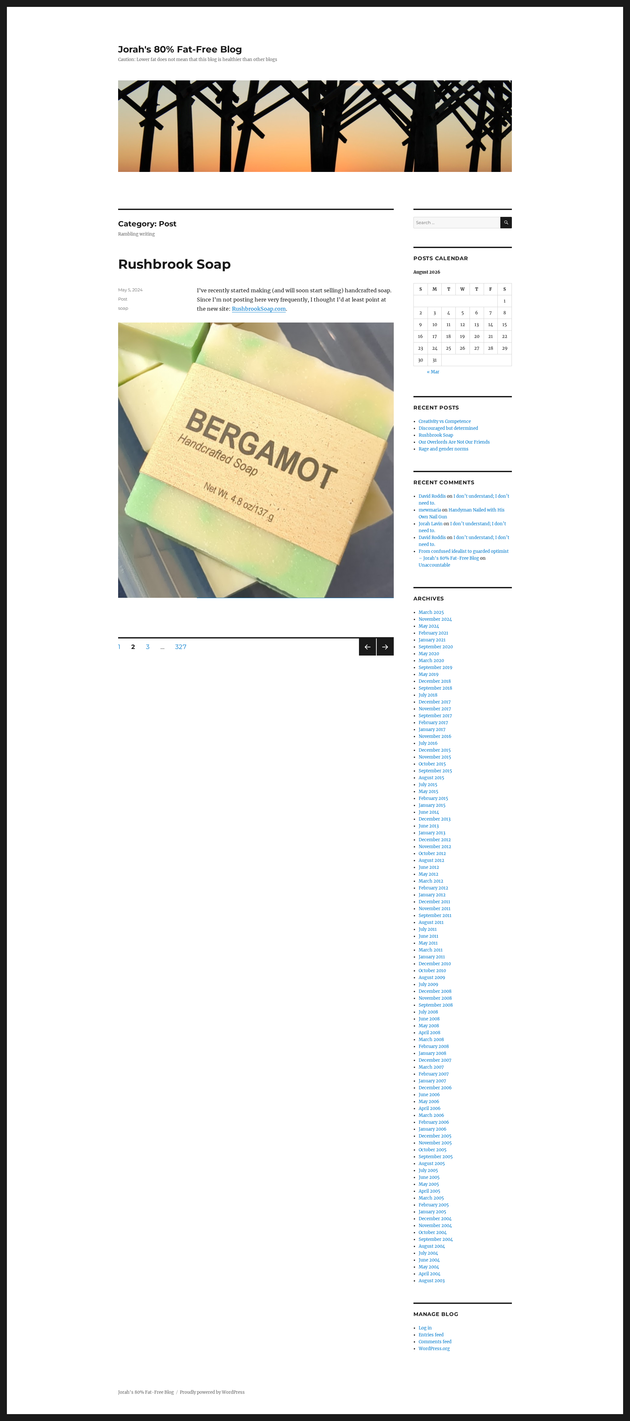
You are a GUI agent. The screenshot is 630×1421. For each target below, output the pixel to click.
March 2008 (431, 1039)
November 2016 (435, 736)
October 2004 (433, 1232)
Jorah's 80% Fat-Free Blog (180, 49)
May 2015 (428, 791)
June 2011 (428, 936)
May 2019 (429, 674)
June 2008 (429, 1019)
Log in (425, 1328)
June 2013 (429, 826)
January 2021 (432, 640)
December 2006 (435, 1088)
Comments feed (435, 1342)
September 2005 (436, 1157)
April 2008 (429, 1032)
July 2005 (428, 1170)
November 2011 (435, 908)
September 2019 (435, 667)
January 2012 (432, 895)
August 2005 (432, 1163)
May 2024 (429, 626)
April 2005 (429, 1191)
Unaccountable (434, 565)
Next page (385, 655)
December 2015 (435, 750)
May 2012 (428, 874)
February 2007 (434, 1074)
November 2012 (435, 846)
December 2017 (435, 702)
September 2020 (436, 647)
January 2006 (433, 1129)
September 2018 (435, 688)
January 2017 (432, 729)
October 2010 (432, 970)
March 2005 (431, 1198)
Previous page (367, 655)
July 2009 (428, 984)
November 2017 (435, 709)
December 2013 (435, 819)
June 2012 (429, 867)
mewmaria (430, 510)
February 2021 (433, 633)
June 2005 (429, 1177)
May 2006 (429, 1101)
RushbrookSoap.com (259, 308)
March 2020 (431, 660)
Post (122, 299)
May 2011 (428, 943)
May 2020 (429, 654)
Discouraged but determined (448, 428)
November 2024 (435, 619)
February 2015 (433, 798)
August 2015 (431, 778)
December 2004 (435, 1219)
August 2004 (432, 1246)
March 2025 (431, 612)
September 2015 (435, 771)
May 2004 (429, 1267)
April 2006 (430, 1108)
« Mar (433, 372)
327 (183, 647)
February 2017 (433, 722)
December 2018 (435, 681)
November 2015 (435, 757)
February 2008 (434, 1046)
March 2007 (431, 1067)
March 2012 (431, 881)
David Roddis (432, 496)
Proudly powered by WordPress (212, 1392)
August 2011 (431, 922)
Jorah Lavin (431, 524)
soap (123, 308)
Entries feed (431, 1335)
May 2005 (429, 1184)
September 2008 (436, 1005)
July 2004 (428, 1253)
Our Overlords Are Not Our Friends (454, 442)
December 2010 (435, 964)
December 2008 (435, 991)
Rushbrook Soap (174, 264)
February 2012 (433, 888)
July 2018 (428, 695)
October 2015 (432, 764)
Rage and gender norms (444, 449)
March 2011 (431, 950)
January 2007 (432, 1081)
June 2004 (429, 1260)
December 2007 (435, 1060)
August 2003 (432, 1281)
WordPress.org (434, 1348)
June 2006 (429, 1094)
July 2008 (428, 1012)
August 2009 (432, 977)
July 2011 (428, 929)
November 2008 (435, 998)
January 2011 (432, 957)
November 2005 (435, 1143)
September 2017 (435, 716)
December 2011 (434, 902)
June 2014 (429, 812)
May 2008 (429, 1026)
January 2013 (432, 833)
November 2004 (435, 1225)
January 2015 (432, 805)
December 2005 (435, 1136)
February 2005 (434, 1205)
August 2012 (431, 860)
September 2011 (435, 915)
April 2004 (429, 1274)
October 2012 (432, 853)
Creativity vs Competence (445, 421)
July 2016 (428, 743)
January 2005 (432, 1212)
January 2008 (432, 1053)
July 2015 (428, 784)
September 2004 (436, 1239)
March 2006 (431, 1115)
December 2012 (435, 840)
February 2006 (434, 1122)
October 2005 (433, 1150)
